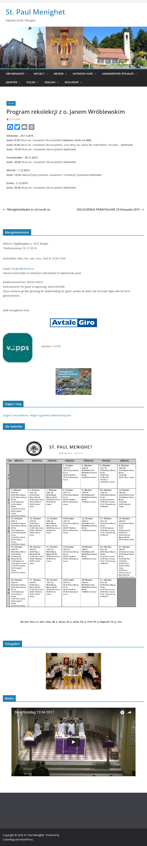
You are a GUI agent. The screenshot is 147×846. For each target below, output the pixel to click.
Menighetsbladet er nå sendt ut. (29, 209)
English (50, 82)
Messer (58, 73)
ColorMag (8, 839)
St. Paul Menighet (35, 12)
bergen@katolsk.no (23, 268)
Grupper (11, 82)
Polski (31, 82)
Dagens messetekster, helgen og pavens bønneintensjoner (37, 415)
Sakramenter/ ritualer (118, 73)
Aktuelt (39, 73)
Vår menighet (15, 73)
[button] (26, 73)
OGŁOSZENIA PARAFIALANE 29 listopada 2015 (108, 209)
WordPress (26, 839)
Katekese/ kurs (83, 73)
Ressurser (72, 82)
